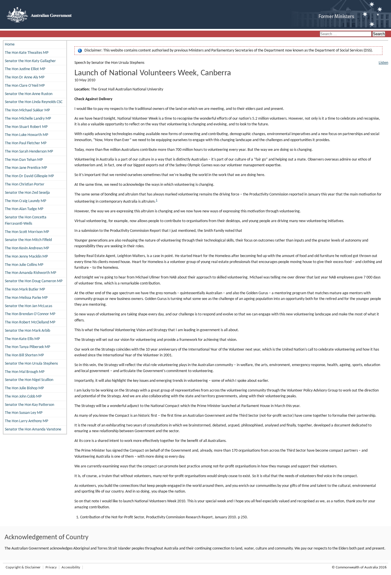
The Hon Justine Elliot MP (25, 69)
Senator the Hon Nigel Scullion (29, 380)
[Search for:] (346, 34)
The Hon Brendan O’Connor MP (30, 314)
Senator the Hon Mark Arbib (27, 331)
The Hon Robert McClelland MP (30, 322)
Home (10, 44)
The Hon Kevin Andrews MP (27, 248)
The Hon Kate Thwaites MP (26, 53)
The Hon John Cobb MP (23, 396)
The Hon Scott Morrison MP (27, 232)
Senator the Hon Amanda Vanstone (33, 429)
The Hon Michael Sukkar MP (27, 110)
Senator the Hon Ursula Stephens (31, 363)
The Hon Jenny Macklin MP (26, 256)
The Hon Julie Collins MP (24, 265)
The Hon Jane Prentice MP (26, 168)
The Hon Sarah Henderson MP (29, 151)
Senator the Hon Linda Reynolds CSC (33, 102)
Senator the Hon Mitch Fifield (28, 240)
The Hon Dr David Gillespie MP (29, 176)
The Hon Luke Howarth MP (26, 135)
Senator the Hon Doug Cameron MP (33, 281)
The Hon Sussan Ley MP (23, 413)
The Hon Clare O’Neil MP (25, 86)
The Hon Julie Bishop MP (24, 388)
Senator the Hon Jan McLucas (28, 306)
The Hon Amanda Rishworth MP (30, 273)
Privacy (51, 567)
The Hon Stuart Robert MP (26, 127)
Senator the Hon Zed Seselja (27, 193)
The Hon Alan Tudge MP (24, 209)
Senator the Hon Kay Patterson (29, 405)
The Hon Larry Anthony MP (26, 421)
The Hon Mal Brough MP (24, 372)
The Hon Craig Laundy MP (25, 201)
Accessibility (71, 567)
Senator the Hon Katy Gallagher (30, 61)
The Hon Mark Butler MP (25, 289)
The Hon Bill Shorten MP (24, 355)
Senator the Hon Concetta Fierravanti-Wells (25, 221)
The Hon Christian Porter (24, 184)
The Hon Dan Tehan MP (24, 160)
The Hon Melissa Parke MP (26, 298)
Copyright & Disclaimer (23, 567)
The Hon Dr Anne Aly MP (24, 77)
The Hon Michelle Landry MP (28, 118)
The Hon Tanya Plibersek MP (27, 347)
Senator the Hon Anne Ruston (28, 94)
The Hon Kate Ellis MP (22, 339)
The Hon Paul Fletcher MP (25, 143)
